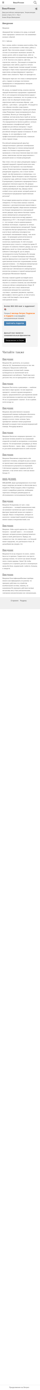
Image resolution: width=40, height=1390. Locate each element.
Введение (7, 359)
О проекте (14, 601)
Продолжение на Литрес (15, 340)
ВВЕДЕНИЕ (9, 479)
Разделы (23, 601)
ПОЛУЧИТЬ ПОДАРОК (15, 323)
